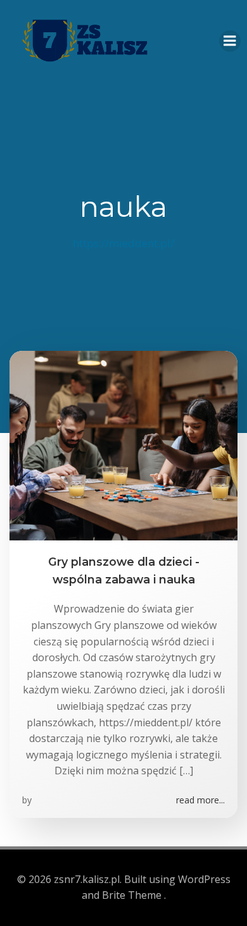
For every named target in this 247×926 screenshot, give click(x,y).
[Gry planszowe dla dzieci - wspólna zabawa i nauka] (124, 444)
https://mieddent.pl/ (123, 243)
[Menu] (230, 41)
